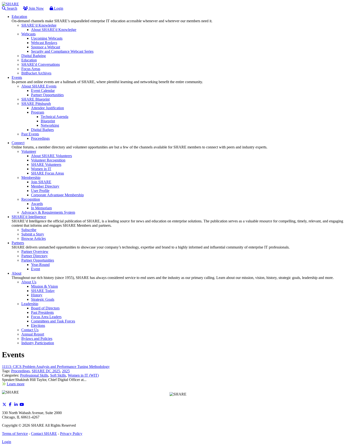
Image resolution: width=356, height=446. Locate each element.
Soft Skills (58, 375)
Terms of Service (15, 433)
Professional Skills (34, 375)
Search (11, 8)
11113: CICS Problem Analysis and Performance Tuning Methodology (56, 367)
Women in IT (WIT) (83, 375)
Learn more (15, 384)
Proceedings (20, 371)
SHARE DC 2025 (46, 371)
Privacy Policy (71, 433)
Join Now (36, 8)
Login (58, 8)
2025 (66, 371)
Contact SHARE (44, 433)
